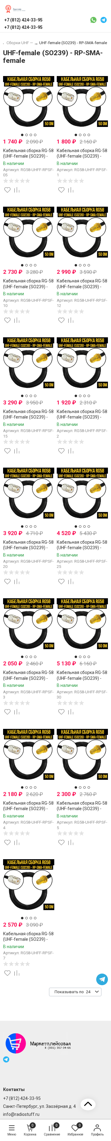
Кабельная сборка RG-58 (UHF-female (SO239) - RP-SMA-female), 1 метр (82, 156)
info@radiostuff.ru (21, 1114)
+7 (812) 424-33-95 (22, 1098)
